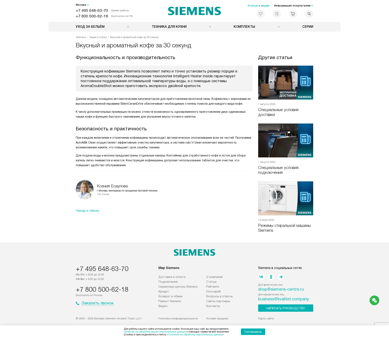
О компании (214, 276)
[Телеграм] (281, 277)
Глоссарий (213, 291)
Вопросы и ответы (219, 296)
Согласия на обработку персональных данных (195, 334)
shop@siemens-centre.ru (281, 289)
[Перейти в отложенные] (260, 14)
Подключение (168, 281)
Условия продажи (217, 318)
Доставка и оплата (171, 276)
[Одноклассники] (271, 277)
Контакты (213, 306)
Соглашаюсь (253, 331)
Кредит (163, 291)
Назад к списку (87, 210)
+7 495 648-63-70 (92, 10)
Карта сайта (266, 318)
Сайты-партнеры (218, 301)
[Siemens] (194, 10)
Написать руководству (285, 308)
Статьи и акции (258, 5)
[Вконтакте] (261, 277)
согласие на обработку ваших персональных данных (155, 331)
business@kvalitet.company (283, 299)
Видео (163, 306)
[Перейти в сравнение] (277, 14)
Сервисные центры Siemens (178, 286)
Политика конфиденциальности (178, 318)
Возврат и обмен (170, 296)
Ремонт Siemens (169, 301)
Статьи (211, 281)
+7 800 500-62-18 (92, 16)
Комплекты (244, 26)
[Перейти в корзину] (293, 14)
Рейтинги (212, 286)
